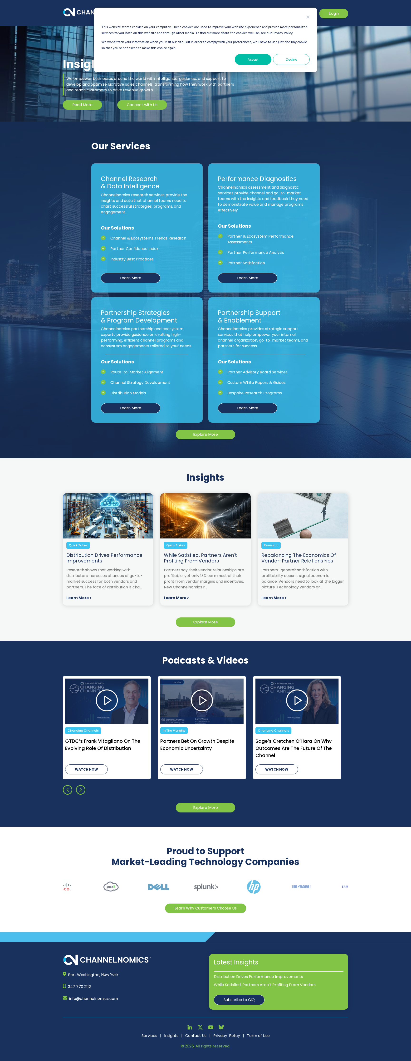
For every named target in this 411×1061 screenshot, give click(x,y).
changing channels (83, 730)
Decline (291, 59)
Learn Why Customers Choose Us (206, 908)
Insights (171, 1035)
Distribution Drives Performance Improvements (258, 976)
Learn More (130, 278)
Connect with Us (142, 105)
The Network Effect (178, 730)
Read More (82, 105)
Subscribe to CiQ (239, 999)
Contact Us (195, 1035)
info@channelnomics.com (93, 998)
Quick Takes (78, 545)
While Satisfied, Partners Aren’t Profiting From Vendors (265, 985)
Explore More (205, 434)
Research (271, 545)
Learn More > (79, 598)
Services (149, 1035)
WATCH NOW (86, 769)
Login (334, 13)
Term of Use (258, 1035)
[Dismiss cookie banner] (308, 18)
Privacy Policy (226, 1035)
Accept (253, 59)
